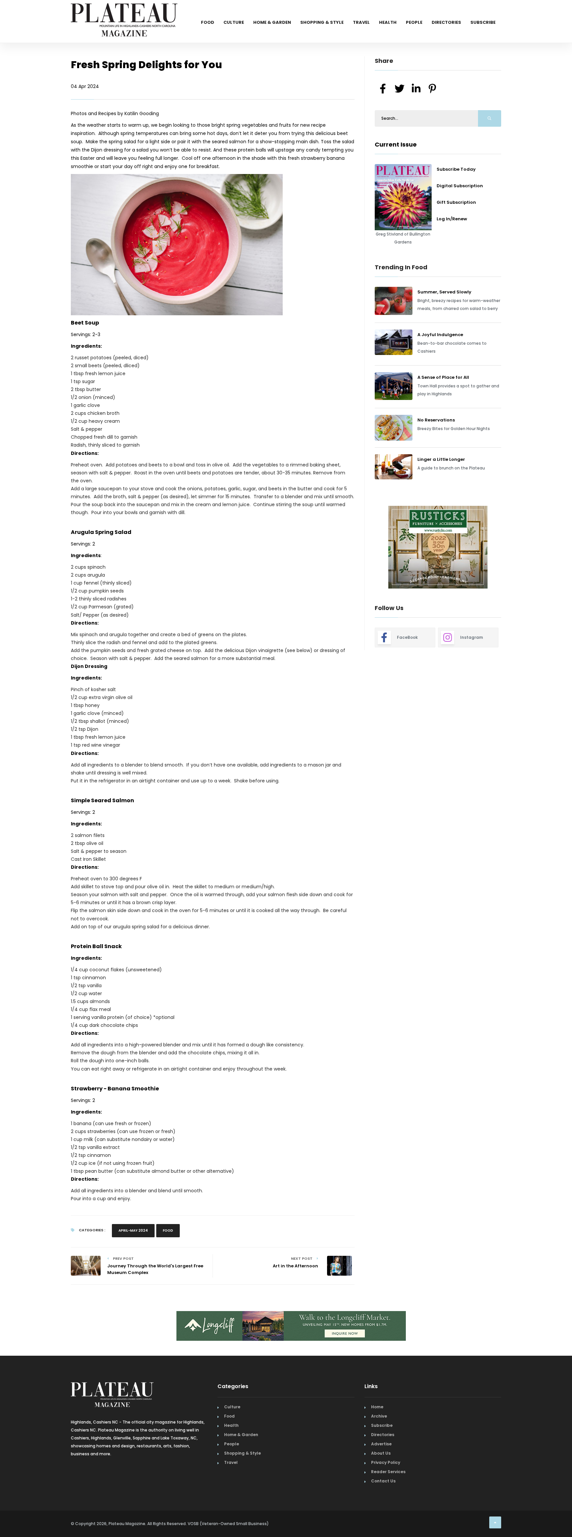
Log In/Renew (452, 219)
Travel (361, 22)
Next (506, 548)
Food (207, 22)
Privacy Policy (385, 1462)
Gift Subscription (456, 202)
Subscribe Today (456, 169)
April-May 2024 (133, 1230)
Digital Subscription (460, 186)
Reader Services (388, 1471)
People (414, 22)
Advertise (381, 1444)
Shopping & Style (322, 22)
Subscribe (483, 22)
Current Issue (396, 144)
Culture (233, 22)
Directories (446, 22)
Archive (379, 1416)
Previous (360, 548)
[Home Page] (124, 11)
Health (388, 22)
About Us (381, 1453)
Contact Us (383, 1481)
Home (377, 1407)
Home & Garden (272, 22)
